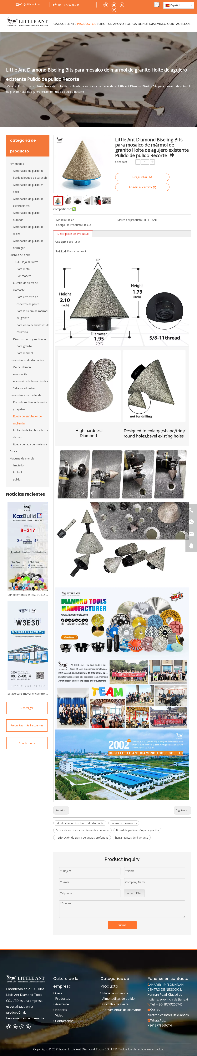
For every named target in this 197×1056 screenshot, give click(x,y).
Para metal (23, 269)
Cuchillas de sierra (115, 1004)
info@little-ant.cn (176, 1015)
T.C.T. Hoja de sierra (25, 262)
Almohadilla (17, 164)
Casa (58, 993)
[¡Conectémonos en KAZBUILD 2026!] (28, 546)
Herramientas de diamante (121, 1010)
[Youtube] (113, 4)
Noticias (61, 1010)
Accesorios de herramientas (30, 381)
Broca (13, 451)
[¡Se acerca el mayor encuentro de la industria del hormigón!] (28, 645)
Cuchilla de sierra (20, 255)
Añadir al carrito (140, 187)
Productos (62, 998)
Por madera (24, 276)
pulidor (17, 479)
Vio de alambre (22, 367)
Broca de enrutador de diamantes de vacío (82, 830)
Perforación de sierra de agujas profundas (82, 837)
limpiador (19, 465)
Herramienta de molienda (25, 395)
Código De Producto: (69, 225)
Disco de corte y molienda (29, 339)
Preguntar (139, 177)
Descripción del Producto (73, 234)
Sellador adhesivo (24, 388)
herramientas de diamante (131, 837)
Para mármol (25, 353)
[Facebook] (105, 4)
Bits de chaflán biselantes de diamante (80, 823)
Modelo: (61, 220)
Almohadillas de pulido (118, 998)
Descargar (26, 708)
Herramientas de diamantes (27, 360)
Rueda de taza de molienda (30, 444)
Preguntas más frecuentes (26, 725)
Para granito (24, 346)
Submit (122, 925)
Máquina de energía (22, 458)
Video (59, 1015)
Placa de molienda (115, 993)
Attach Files (134, 893)
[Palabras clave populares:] (156, 4)
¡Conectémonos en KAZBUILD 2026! (28, 595)
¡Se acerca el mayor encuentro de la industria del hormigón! (28, 693)
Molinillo (18, 472)
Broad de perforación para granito (137, 830)
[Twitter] (121, 4)
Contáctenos (27, 743)
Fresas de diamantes (124, 823)
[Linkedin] (113, 9)
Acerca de (62, 1004)
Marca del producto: (129, 220)
